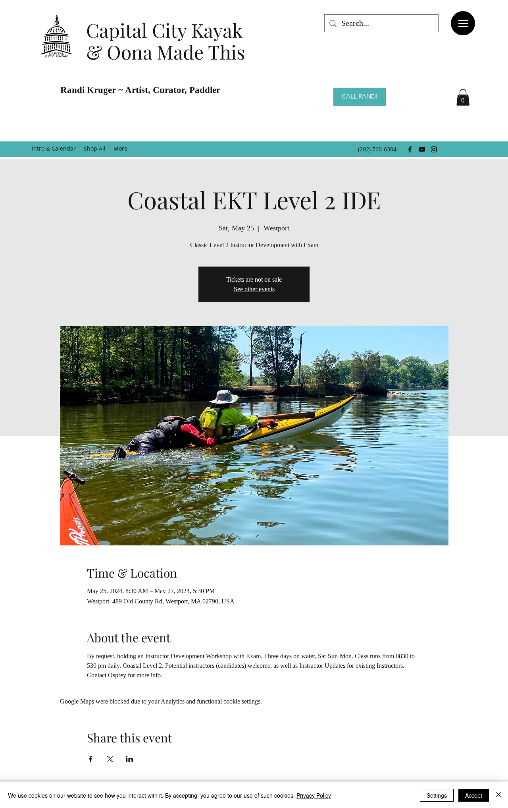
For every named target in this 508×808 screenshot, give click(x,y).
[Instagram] (434, 149)
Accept (473, 795)
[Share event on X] (110, 759)
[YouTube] (422, 149)
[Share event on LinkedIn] (129, 759)
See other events (254, 289)
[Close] (498, 795)
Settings (437, 795)
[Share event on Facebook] (90, 759)
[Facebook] (410, 149)
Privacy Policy (313, 795)
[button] (463, 97)
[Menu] (463, 23)
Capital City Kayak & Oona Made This (165, 40)
